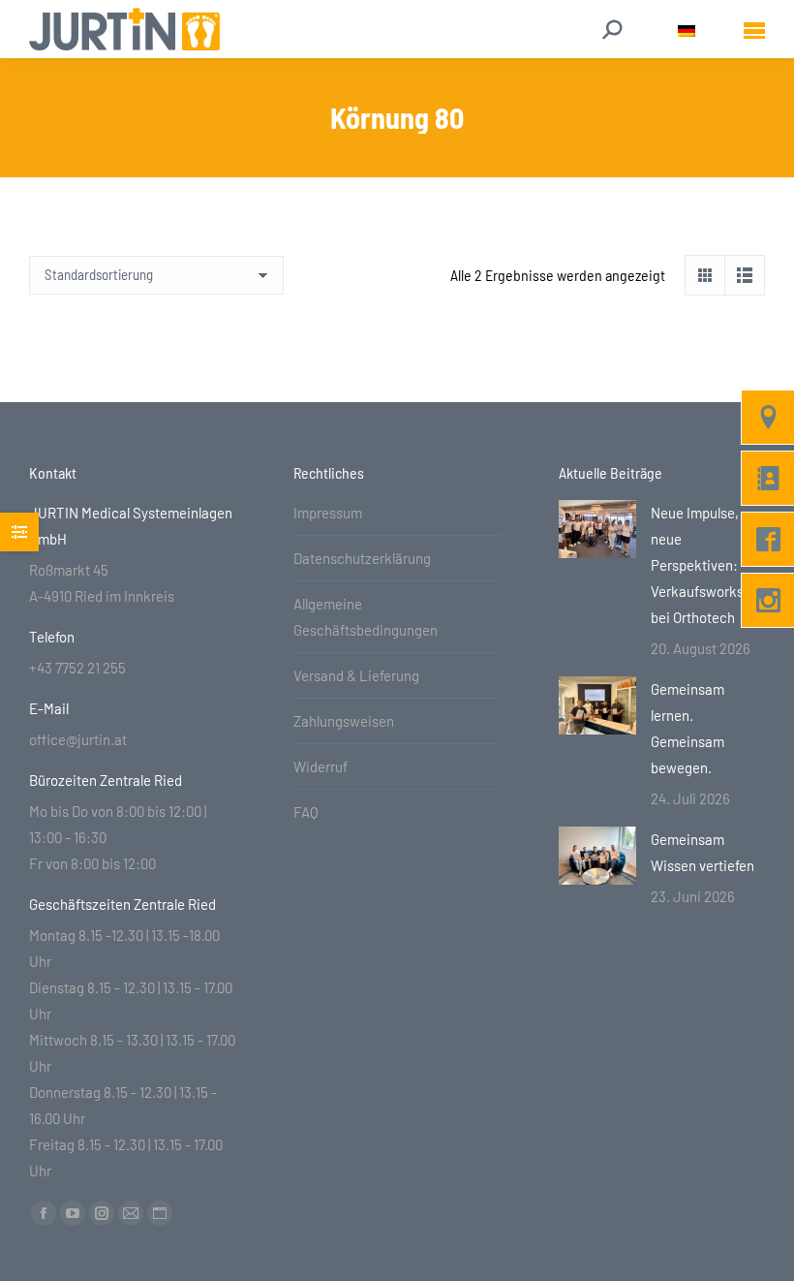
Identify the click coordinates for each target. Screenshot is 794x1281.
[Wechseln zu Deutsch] (686, 30)
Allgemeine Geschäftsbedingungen (365, 617)
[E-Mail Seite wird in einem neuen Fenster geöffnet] (130, 1213)
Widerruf (320, 766)
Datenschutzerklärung (362, 558)
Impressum (327, 512)
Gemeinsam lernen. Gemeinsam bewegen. (687, 728)
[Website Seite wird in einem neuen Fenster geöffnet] (159, 1213)
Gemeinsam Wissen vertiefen (702, 852)
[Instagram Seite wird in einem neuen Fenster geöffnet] (101, 1213)
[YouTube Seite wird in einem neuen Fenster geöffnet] (72, 1213)
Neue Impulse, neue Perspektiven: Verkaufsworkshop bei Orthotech (709, 565)
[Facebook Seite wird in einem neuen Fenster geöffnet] (43, 1213)
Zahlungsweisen (343, 721)
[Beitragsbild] (597, 529)
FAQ (306, 812)
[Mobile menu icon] (754, 29)
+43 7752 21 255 (77, 667)
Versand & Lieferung (356, 675)
